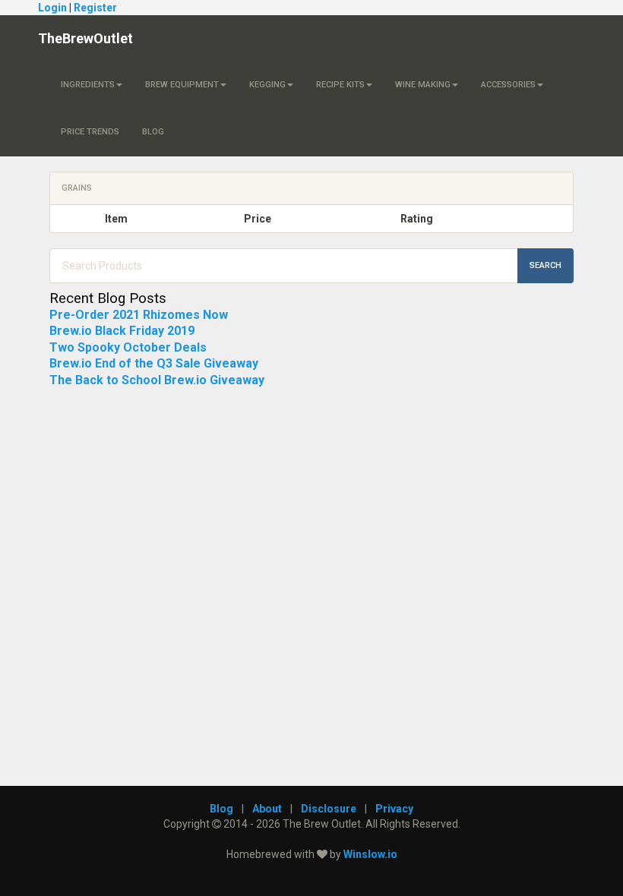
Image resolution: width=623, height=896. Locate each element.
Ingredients (88, 85)
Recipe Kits (340, 85)
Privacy (394, 809)
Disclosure (328, 809)
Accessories (508, 85)
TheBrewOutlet (85, 38)
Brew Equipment (182, 85)
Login (52, 8)
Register (95, 8)
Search (545, 265)
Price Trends (90, 132)
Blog (153, 132)
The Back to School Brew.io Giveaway (156, 380)
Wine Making (423, 85)
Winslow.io (370, 854)
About (267, 809)
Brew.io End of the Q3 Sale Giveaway (153, 363)
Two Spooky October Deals (128, 347)
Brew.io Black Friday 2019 (121, 330)
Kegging (267, 85)
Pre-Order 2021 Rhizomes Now (138, 315)
